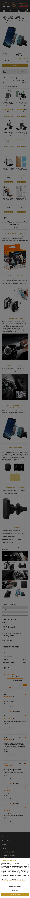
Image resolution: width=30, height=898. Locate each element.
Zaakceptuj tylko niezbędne (15, 886)
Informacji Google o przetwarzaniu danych (16, 880)
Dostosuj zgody (15, 890)
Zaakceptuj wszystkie (15, 894)
